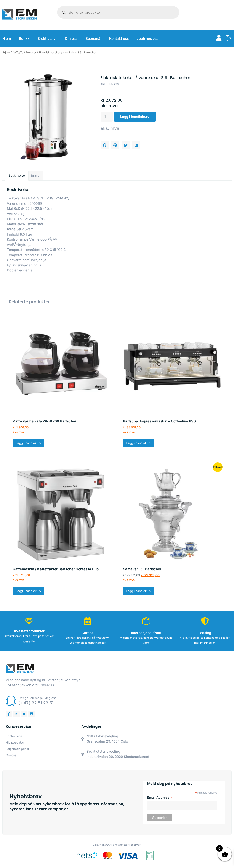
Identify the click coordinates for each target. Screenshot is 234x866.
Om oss (71, 38)
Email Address (159, 797)
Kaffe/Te (17, 52)
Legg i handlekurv (135, 116)
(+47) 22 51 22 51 (35, 703)
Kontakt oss (119, 38)
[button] (105, 145)
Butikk (24, 38)
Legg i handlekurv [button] (28, 443)
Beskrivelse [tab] (16, 175)
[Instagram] (16, 714)
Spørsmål (93, 38)
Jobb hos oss (147, 38)
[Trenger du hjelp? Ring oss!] (11, 701)
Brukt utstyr (47, 38)
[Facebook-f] (9, 714)
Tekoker (31, 52)
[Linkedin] (31, 714)
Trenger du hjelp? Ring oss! (37, 698)
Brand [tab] (35, 175)
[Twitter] (24, 714)
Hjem (6, 38)
